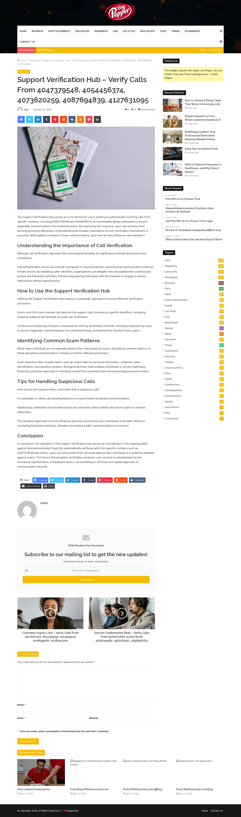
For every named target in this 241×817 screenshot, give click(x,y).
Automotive (171, 350)
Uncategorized (173, 390)
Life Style (129, 31)
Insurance (101, 31)
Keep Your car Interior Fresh (201, 148)
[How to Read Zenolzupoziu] (41, 772)
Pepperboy (35, 60)
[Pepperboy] (120, 13)
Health (168, 305)
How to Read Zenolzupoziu (33, 789)
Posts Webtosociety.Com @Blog (142, 789)
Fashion (169, 362)
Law (115, 31)
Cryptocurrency (59, 31)
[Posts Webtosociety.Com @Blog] (147, 772)
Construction (172, 384)
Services (170, 356)
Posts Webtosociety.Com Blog (194, 789)
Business (37, 31)
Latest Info (171, 271)
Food (167, 373)
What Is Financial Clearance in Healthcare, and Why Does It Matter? (203, 168)
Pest (167, 412)
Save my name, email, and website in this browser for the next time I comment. (64, 731)
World (168, 333)
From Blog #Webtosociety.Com (89, 789)
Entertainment (173, 395)
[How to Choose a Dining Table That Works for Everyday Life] (172, 105)
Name (21, 704)
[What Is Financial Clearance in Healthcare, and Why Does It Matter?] (172, 169)
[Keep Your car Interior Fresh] (172, 153)
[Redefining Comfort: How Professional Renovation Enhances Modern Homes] (172, 136)
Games (169, 328)
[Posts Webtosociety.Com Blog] (200, 772)
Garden (169, 401)
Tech (163, 31)
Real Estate (147, 31)
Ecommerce (192, 31)
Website (93, 718)
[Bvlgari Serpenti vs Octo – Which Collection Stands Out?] (172, 121)
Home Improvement (176, 299)
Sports (168, 379)
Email (21, 718)
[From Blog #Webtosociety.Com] (94, 772)
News (168, 294)
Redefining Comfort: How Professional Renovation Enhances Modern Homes (80, 50)
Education (82, 31)
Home (23, 31)
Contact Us (27, 41)
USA (167, 260)
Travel (175, 31)
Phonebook (171, 277)
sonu (26, 109)
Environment (172, 407)
